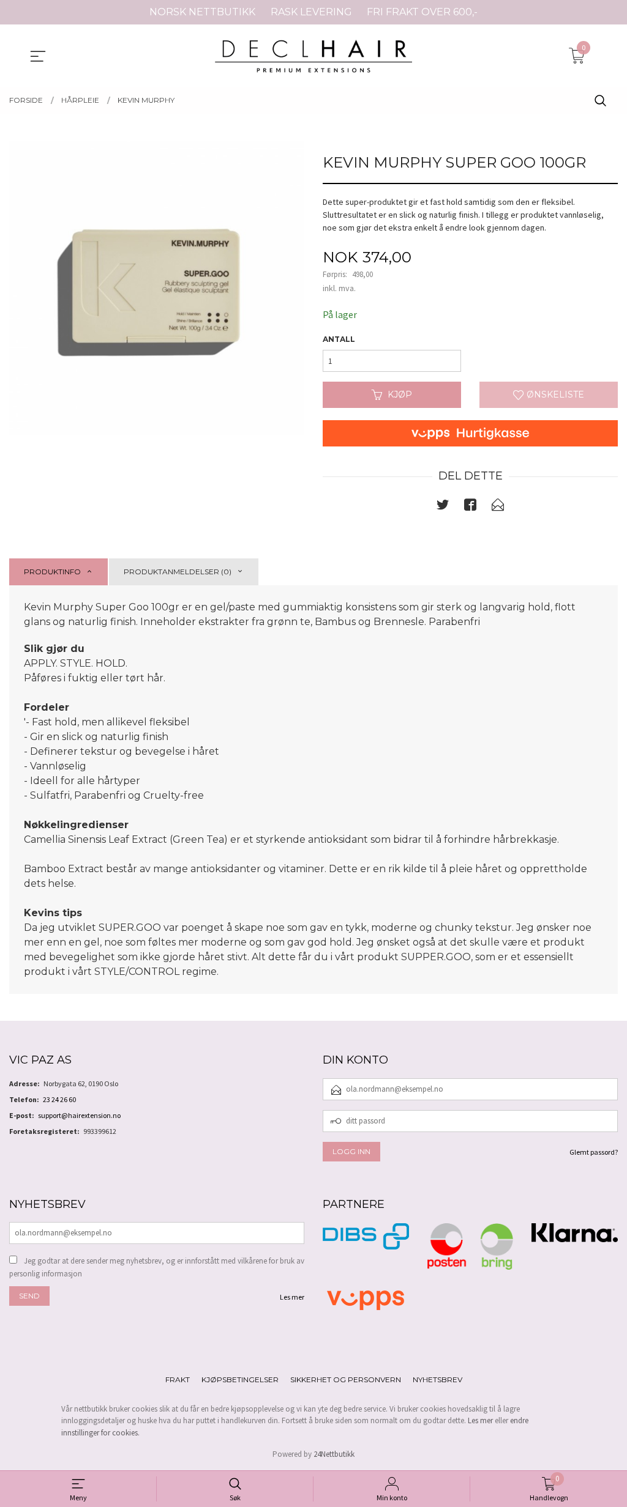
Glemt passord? (593, 1152)
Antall (339, 339)
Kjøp (400, 394)
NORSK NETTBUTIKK (202, 12)
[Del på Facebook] (470, 507)
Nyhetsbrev (437, 1379)
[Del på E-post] (498, 507)
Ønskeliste (554, 394)
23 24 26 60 (59, 1099)
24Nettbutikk (334, 1454)
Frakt (177, 1379)
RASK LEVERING (311, 12)
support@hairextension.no (79, 1115)
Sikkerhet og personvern (345, 1379)
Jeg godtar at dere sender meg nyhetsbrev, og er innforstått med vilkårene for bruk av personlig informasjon (156, 1267)
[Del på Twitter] (443, 507)
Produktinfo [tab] (52, 571)
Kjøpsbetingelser (240, 1379)
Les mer (292, 1297)
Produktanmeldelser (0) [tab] (177, 571)
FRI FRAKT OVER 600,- (422, 12)
